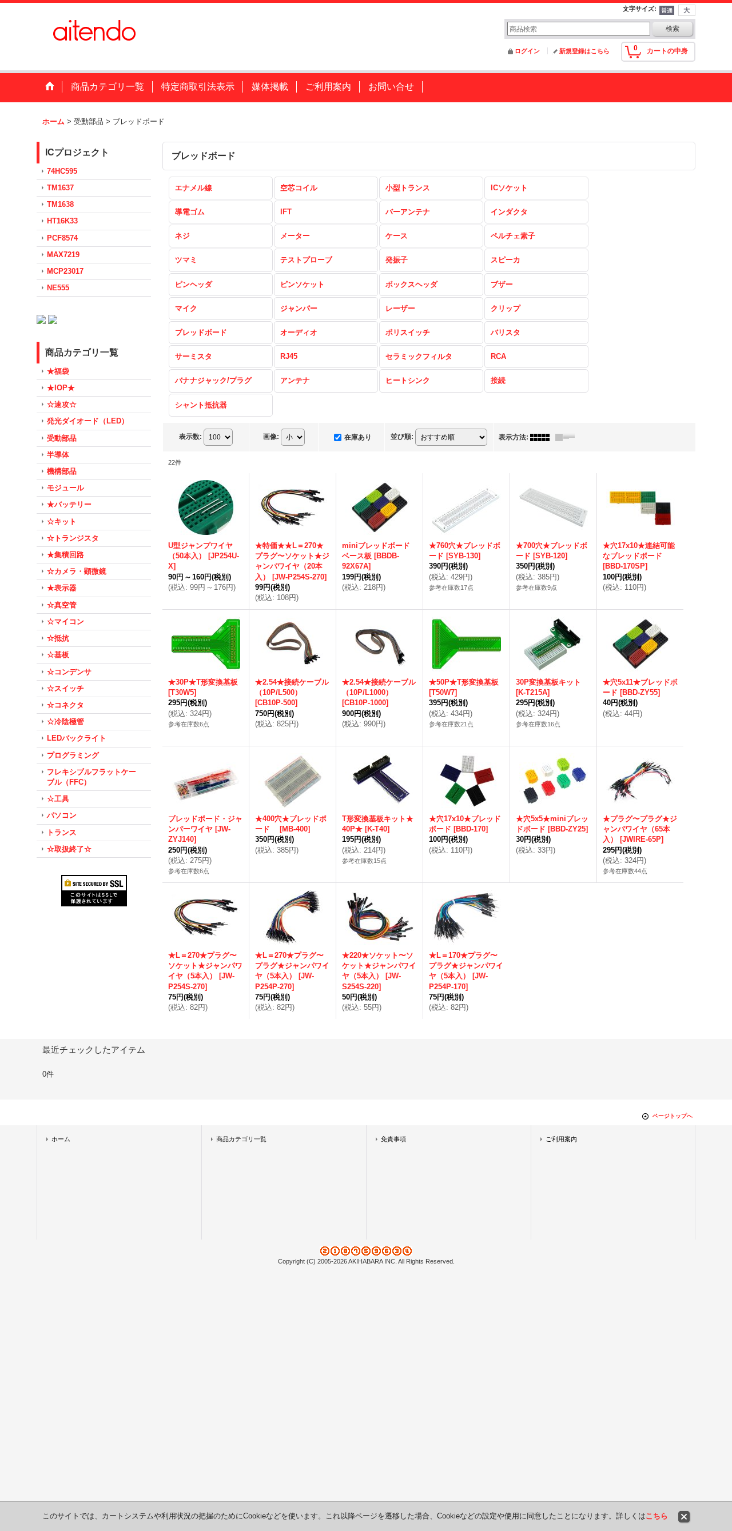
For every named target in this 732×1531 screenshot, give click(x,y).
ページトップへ (673, 1116)
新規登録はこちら (584, 50)
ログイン (527, 50)
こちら (657, 1516)
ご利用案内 (561, 1139)
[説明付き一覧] (567, 437)
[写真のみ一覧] (542, 437)
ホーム (60, 1139)
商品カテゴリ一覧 (241, 1139)
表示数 (190, 437)
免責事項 (393, 1139)
